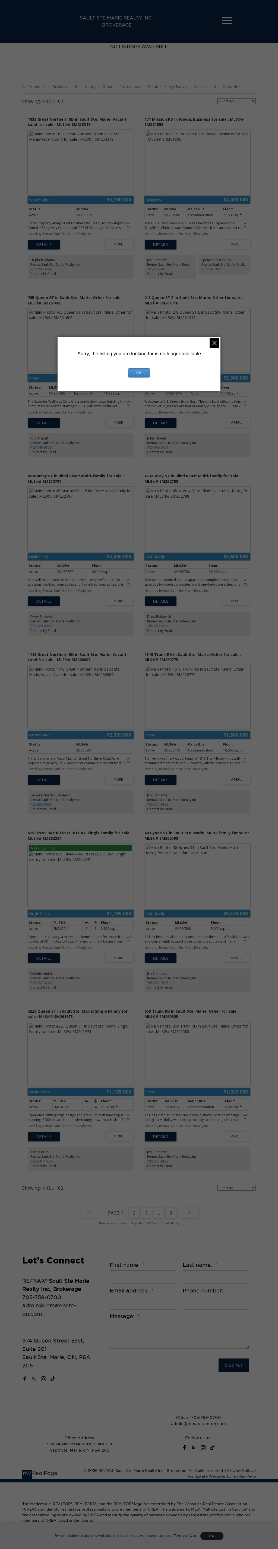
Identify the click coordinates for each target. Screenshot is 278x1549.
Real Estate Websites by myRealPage (221, 1476)
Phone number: (203, 1290)
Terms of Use (185, 1536)
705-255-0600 (41, 804)
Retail (153, 86)
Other (107, 86)
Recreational (130, 86)
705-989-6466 (41, 625)
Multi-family (85, 86)
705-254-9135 (157, 269)
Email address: (130, 1290)
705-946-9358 (41, 447)
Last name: (198, 1264)
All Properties (34, 86)
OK (211, 1536)
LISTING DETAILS (44, 245)
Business (60, 86)
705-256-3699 (41, 269)
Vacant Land (205, 86)
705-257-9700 (41, 982)
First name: (125, 1264)
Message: (123, 1316)
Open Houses (235, 86)
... (158, 1213)
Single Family (176, 86)
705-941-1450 (41, 1161)
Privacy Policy (240, 1470)
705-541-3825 (212, 269)
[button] (24, 1378)
